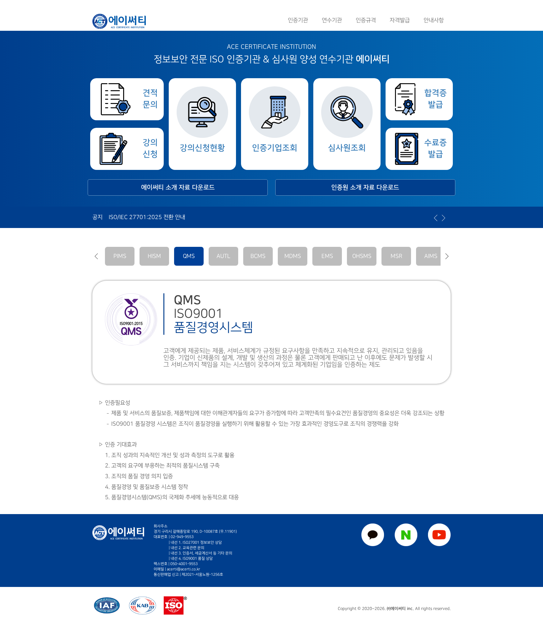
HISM (154, 256)
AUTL (223, 256)
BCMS (258, 256)
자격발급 (400, 20)
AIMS (430, 256)
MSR (396, 256)
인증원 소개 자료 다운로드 (365, 187)
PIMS (119, 256)
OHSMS (361, 256)
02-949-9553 (182, 537)
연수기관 (332, 20)
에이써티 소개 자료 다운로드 (178, 187)
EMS (327, 256)
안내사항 (434, 20)
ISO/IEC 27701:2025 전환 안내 (147, 217)
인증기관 (298, 20)
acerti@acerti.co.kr (183, 569)
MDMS (292, 256)
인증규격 (366, 20)
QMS (189, 256)
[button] (96, 256)
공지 (97, 217)
